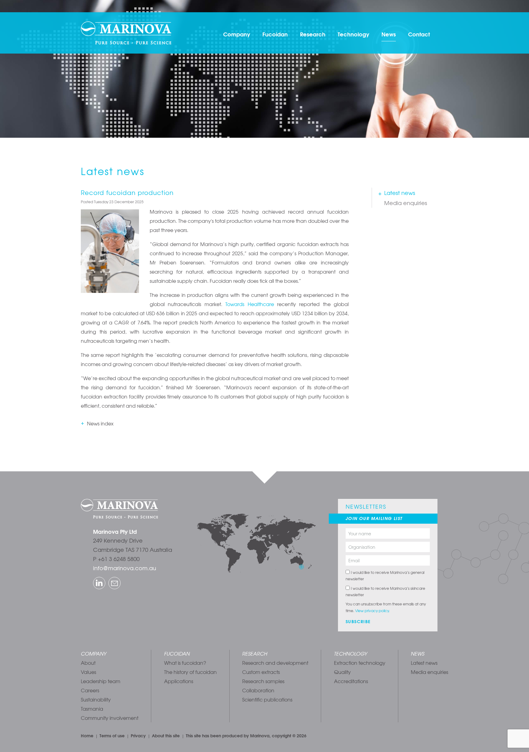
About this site (166, 735)
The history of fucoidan (190, 671)
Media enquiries (405, 203)
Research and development (275, 662)
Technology (353, 34)
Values (88, 671)
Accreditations (351, 681)
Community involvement (109, 717)
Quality (342, 671)
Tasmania (92, 708)
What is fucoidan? (185, 662)
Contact (419, 34)
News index (100, 423)
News (388, 34)
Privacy (138, 735)
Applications (178, 681)
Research (312, 34)
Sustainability (96, 699)
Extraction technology (359, 662)
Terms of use (112, 735)
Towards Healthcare (249, 304)
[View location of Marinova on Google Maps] (256, 538)
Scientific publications (267, 699)
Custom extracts (261, 671)
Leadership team (100, 681)
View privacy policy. (372, 610)
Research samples (263, 681)
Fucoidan (275, 34)
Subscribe (358, 621)
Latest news (399, 193)
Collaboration (258, 690)
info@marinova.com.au (124, 568)
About (88, 662)
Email (109, 577)
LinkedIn (94, 577)
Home (87, 735)
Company (236, 34)
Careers (90, 690)
